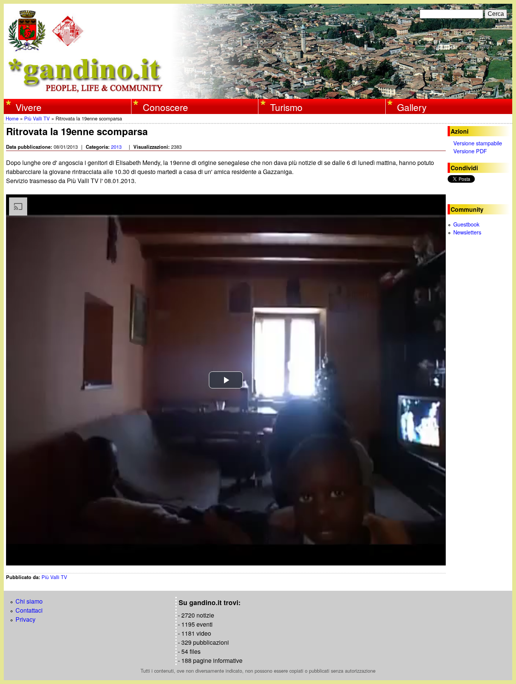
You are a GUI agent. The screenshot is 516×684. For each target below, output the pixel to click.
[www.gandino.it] (258, 94)
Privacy (25, 619)
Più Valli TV (37, 118)
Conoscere (165, 107)
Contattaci (29, 610)
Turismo (286, 107)
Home (12, 118)
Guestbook (466, 224)
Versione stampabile (477, 143)
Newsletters (467, 232)
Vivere (28, 107)
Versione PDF (470, 151)
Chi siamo (29, 601)
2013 (116, 146)
